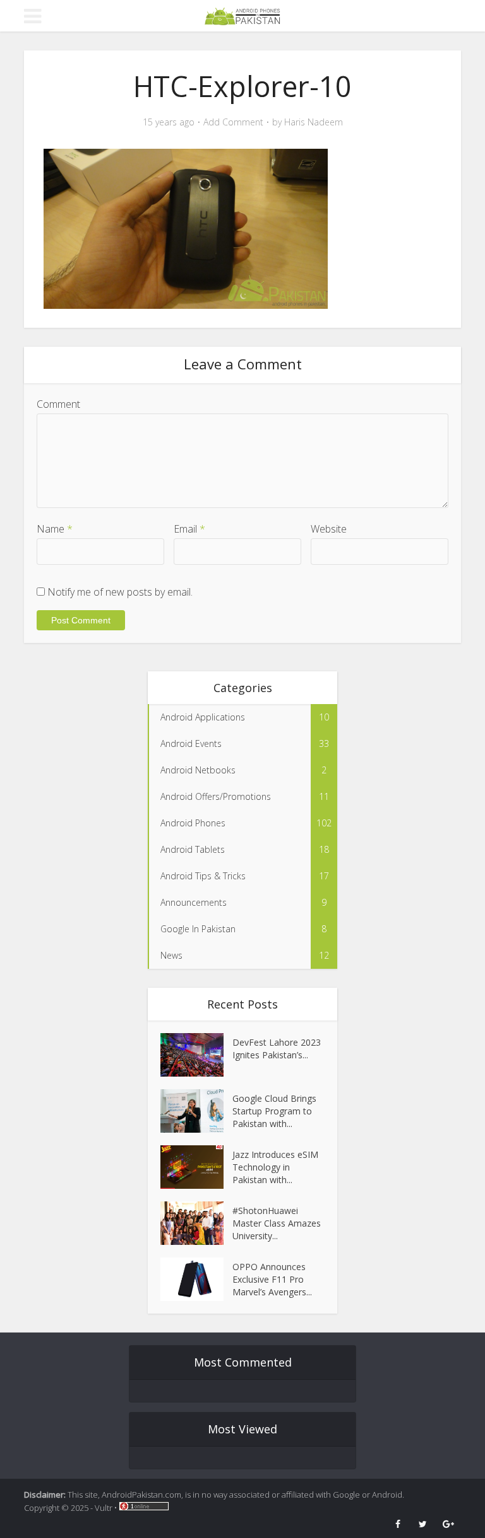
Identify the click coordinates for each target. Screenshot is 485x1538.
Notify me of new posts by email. (120, 592)
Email (189, 529)
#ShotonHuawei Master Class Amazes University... (276, 1223)
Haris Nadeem (313, 122)
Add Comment (233, 122)
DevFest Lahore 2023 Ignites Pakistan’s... (276, 1048)
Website (329, 529)
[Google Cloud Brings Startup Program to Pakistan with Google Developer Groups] (196, 1111)
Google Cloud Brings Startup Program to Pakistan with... (274, 1111)
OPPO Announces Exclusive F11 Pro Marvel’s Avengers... (272, 1279)
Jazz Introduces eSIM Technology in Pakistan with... (275, 1167)
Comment (58, 404)
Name (55, 529)
